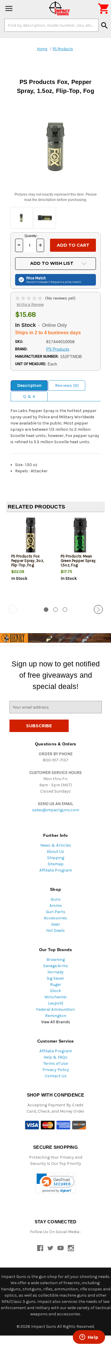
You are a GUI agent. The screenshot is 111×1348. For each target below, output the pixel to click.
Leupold (55, 1003)
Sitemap (56, 864)
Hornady (55, 972)
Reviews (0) (67, 385)
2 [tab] (55, 609)
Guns (56, 899)
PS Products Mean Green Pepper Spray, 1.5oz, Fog (78, 560)
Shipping (55, 857)
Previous (12, 609)
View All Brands (55, 1021)
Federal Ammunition (55, 1009)
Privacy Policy (55, 1069)
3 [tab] (65, 609)
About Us (55, 851)
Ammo (55, 905)
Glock (55, 990)
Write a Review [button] (30, 304)
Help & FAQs (55, 1057)
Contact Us (56, 1075)
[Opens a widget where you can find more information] (89, 1337)
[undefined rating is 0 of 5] (29, 298)
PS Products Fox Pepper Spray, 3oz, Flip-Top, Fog (27, 560)
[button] (55, 1183)
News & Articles (55, 845)
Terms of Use (55, 1063)
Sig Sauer (55, 978)
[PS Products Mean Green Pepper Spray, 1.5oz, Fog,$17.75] (80, 536)
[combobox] (51, 25)
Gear (55, 924)
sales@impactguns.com (55, 809)
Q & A (29, 396)
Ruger (55, 984)
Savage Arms (55, 965)
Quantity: (31, 235)
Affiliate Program (55, 870)
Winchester (55, 996)
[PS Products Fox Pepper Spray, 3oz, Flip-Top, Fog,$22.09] (31, 536)
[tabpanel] (31, 559)
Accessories (55, 918)
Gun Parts (55, 911)
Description (29, 385)
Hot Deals (55, 930)
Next (98, 609)
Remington (55, 1015)
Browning (55, 959)
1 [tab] (46, 609)
